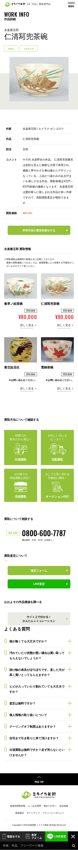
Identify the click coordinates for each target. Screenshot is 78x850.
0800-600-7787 (44, 532)
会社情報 (63, 806)
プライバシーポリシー (53, 813)
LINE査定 (56, 836)
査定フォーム (34, 836)
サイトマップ (33, 813)
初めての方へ (50, 806)
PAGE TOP (39, 782)
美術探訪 (19, 813)
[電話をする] (11, 836)
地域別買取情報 (17, 806)
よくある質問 (34, 806)
